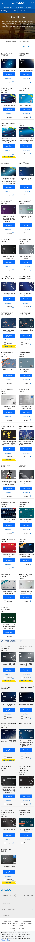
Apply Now (10, 74)
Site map (14, 925)
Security (15, 923)
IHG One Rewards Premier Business (24, 812)
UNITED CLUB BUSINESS (6, 768)
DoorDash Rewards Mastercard (25, 576)
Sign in (33, 3)
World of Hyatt (24, 390)
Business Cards (24, 41)
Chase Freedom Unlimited (6, 90)
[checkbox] (8, 82)
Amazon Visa (5, 575)
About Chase (7, 921)
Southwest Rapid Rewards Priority (7, 278)
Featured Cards (8, 7)
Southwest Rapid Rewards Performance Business (25, 770)
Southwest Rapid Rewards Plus (25, 241)
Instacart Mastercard (5, 609)
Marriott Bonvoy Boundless (7, 315)
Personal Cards (11, 41)
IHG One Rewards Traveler (7, 391)
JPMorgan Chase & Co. (25, 921)
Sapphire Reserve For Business (8, 725)
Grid (24, 46)
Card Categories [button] (9, 11)
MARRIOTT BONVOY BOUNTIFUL (25, 315)
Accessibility (30, 923)
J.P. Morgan (15, 921)
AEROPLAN (22, 467)
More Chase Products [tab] (18, 909)
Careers (4, 923)
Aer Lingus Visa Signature (24, 504)
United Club (6, 240)
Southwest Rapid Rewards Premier (25, 278)
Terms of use (22, 923)
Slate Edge (5, 164)
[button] (33, 932)
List (31, 46)
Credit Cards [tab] (18, 904)
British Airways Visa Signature (8, 504)
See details (9, 78)
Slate (21, 124)
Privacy (9, 923)
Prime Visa (22, 540)
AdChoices (20, 925)
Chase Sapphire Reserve (24, 55)
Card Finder (28, 7)
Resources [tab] (18, 915)
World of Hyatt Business (6, 851)
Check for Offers (19, 7)
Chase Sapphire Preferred (6, 55)
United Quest (6, 202)
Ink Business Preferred (5, 689)
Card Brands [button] (26, 11)
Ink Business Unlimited (5, 648)
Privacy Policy (5, 940)
